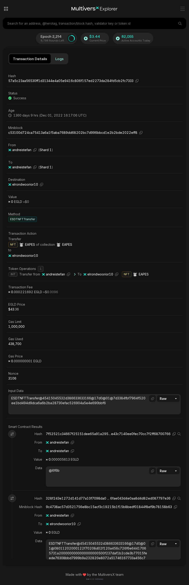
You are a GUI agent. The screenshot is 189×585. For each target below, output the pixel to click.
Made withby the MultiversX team (94, 575)
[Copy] (137, 80)
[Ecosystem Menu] (6, 8)
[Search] (180, 23)
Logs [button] (59, 58)
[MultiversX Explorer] (94, 9)
